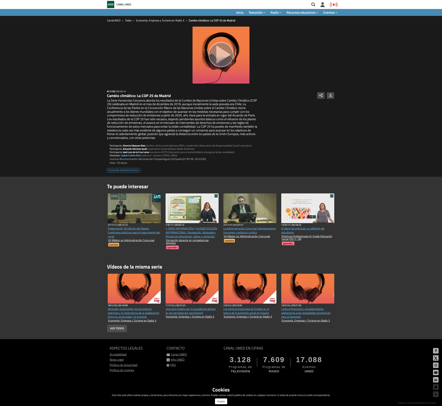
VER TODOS (117, 328)
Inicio (239, 12)
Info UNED (178, 359)
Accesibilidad (118, 354)
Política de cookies (122, 370)
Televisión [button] (256, 12)
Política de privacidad (123, 365)
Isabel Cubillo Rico (131, 155)
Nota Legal (117, 359)
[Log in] (322, 5)
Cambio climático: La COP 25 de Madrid (212, 20)
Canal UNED (179, 354)
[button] (333, 219)
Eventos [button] (329, 12)
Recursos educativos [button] (301, 12)
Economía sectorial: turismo (123, 170)
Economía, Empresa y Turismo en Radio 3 (160, 20)
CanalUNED (114, 20)
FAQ (173, 365)
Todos (128, 20)
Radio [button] (275, 12)
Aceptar (221, 401)
